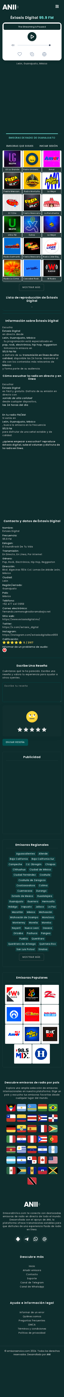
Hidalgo (13, 906)
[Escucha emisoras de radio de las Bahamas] (21, 1170)
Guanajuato (16, 901)
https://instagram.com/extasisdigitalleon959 (30, 635)
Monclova (48, 917)
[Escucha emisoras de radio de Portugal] (53, 1139)
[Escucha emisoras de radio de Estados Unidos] (53, 1160)
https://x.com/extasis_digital (20, 627)
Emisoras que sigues (19, 146)
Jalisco (40, 906)
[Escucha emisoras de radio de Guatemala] (53, 1149)
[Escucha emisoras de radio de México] (11, 1170)
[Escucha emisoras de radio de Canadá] (42, 1160)
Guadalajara (44, 896)
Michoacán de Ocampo (24, 917)
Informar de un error (32, 1312)
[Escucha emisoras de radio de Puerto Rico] (42, 1139)
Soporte (32, 1278)
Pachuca (32, 933)
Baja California (19, 859)
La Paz (52, 906)
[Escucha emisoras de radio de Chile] (11, 1118)
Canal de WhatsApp (32, 1286)
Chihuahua (19, 869)
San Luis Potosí (26, 949)
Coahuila (45, 874)
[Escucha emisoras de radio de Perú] (32, 1139)
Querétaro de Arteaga (22, 944)
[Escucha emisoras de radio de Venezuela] (32, 1149)
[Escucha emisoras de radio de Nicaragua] (21, 1160)
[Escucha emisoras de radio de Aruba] (32, 1108)
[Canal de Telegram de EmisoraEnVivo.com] (26, 1239)
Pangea (45, 933)
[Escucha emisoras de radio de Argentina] (21, 1108)
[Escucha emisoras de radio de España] (32, 1129)
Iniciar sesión (49, 146)
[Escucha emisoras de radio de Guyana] (53, 1129)
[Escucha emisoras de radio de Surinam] (11, 1149)
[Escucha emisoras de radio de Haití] (42, 1170)
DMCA (32, 1324)
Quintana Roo (47, 944)
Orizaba (18, 933)
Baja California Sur (43, 859)
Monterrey (19, 922)
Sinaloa (43, 949)
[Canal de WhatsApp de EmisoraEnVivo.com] (35, 1239)
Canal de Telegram (32, 1282)
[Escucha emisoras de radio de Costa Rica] (32, 1118)
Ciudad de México (40, 869)
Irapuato (26, 906)
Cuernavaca (24, 890)
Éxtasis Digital (32, 17)
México (31, 912)
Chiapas (50, 864)
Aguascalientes (25, 853)
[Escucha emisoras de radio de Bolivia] (42, 1108)
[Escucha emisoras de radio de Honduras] (11, 1160)
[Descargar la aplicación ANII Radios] (17, 1239)
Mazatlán (17, 912)
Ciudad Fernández (25, 874)
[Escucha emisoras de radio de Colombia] (21, 1118)
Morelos (46, 922)
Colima (43, 885)
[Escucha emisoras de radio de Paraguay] (21, 1139)
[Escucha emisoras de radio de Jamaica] (53, 1170)
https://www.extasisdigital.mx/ (21, 619)
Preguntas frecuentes (32, 1320)
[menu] (57, 6)
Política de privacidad (32, 1332)
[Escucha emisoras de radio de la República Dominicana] (53, 1118)
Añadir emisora (32, 1270)
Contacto (32, 1274)
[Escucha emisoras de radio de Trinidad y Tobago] (32, 1181)
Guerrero (32, 901)
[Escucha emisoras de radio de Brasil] (53, 1108)
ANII (49, 1354)
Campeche (15, 864)
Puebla (24, 938)
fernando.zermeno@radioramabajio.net (26, 611)
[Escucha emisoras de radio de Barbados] (32, 1170)
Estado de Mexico (22, 896)
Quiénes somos (32, 1316)
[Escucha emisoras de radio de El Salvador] (42, 1149)
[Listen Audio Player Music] (44, 54)
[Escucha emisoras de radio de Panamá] (32, 1160)
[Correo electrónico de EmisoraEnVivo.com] (44, 1239)
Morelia (33, 922)
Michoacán (45, 912)
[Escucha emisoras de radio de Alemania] (11, 1129)
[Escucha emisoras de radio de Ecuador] (21, 1129)
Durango (41, 890)
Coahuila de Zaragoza (32, 880)
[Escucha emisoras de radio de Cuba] (42, 1118)
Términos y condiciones (32, 1328)
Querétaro (38, 938)
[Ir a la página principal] (32, 1206)
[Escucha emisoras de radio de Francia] (42, 1129)
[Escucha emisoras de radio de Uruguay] (21, 1149)
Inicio (32, 1266)
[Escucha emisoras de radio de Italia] (11, 1139)
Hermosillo (48, 901)
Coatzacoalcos (26, 885)
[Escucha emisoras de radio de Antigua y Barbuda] (11, 1108)
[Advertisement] (32, 99)
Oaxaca (47, 928)
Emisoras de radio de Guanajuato (32, 137)
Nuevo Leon (32, 928)
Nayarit (16, 928)
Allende (43, 853)
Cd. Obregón (34, 864)
